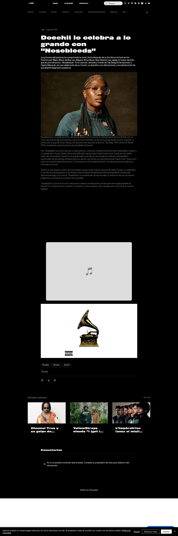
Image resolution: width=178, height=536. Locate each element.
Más (124, 12)
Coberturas (114, 12)
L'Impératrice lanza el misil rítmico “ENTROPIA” (128, 430)
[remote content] (89, 216)
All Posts (31, 12)
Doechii (67, 365)
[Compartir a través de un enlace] (55, 380)
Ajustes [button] (137, 531)
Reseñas (45, 365)
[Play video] (89, 331)
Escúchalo (42, 12)
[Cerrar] (174, 531)
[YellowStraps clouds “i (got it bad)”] (89, 413)
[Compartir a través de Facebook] (42, 380)
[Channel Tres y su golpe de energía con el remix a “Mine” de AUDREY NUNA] (47, 412)
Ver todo (146, 398)
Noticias (54, 12)
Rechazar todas (150, 531)
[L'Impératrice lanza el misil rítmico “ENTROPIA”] (131, 412)
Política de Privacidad (89, 490)
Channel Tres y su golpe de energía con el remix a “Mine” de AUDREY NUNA (45, 430)
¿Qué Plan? (65, 12)
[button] (147, 12)
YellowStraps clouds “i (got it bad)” (87, 430)
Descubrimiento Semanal (96, 12)
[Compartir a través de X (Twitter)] (48, 380)
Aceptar (166, 531)
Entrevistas (79, 12)
